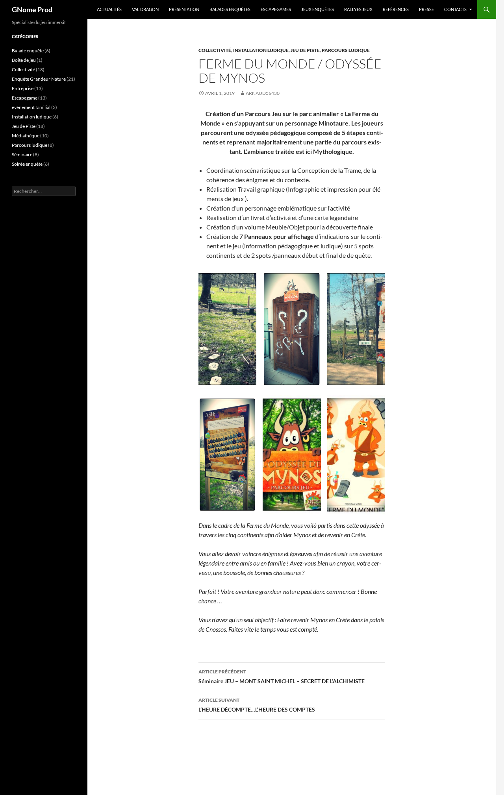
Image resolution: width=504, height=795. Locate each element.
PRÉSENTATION (184, 9)
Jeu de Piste (305, 50)
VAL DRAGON (145, 9)
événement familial (31, 107)
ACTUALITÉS (109, 9)
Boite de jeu (24, 60)
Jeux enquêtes (317, 9)
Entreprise (22, 88)
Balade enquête (28, 51)
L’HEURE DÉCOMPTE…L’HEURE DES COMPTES (256, 705)
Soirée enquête (27, 164)
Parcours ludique (346, 50)
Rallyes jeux (358, 9)
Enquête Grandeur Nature (39, 79)
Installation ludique (261, 50)
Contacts (455, 9)
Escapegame (24, 98)
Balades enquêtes (229, 9)
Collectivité (214, 50)
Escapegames (276, 9)
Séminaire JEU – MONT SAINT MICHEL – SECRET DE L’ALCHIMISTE (281, 676)
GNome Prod (32, 9)
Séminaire (22, 154)
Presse (426, 9)
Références (396, 9)
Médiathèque (25, 136)
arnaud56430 (263, 93)
